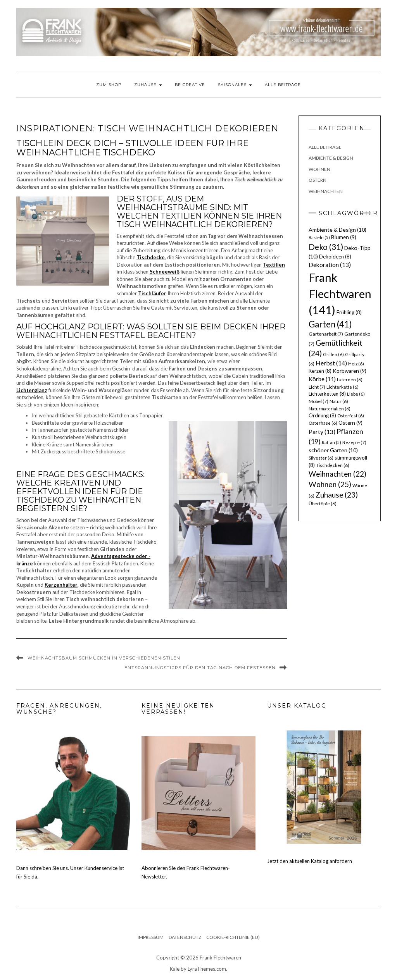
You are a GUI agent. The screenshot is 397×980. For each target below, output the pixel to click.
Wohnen (319, 169)
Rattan (331, 442)
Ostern (317, 180)
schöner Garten (333, 450)
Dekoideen (335, 256)
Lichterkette (342, 386)
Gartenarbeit (326, 334)
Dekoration (330, 264)
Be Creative (190, 84)
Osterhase (323, 422)
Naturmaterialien (329, 408)
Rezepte (354, 442)
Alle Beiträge (283, 84)
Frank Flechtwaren (340, 293)
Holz (356, 363)
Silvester (321, 457)
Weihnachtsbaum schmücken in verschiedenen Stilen (104, 658)
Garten (330, 324)
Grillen (333, 354)
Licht (317, 387)
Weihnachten (326, 191)
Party (322, 431)
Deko (326, 246)
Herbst (331, 363)
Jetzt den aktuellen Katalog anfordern (309, 861)
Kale (175, 969)
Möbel (318, 401)
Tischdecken (332, 465)
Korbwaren (349, 371)
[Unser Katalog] (324, 787)
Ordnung (322, 415)
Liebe (356, 393)
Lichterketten (327, 394)
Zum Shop (108, 84)
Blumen (343, 237)
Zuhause (146, 84)
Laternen (349, 379)
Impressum (151, 937)
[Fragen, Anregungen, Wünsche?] (73, 792)
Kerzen (320, 371)
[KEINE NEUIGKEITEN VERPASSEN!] (198, 792)
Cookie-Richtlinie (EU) (233, 937)
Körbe (322, 378)
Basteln (319, 237)
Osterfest (350, 415)
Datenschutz (185, 937)
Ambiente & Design (331, 158)
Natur (339, 401)
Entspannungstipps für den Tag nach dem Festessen (200, 667)
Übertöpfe (323, 503)
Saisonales (233, 84)
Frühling (349, 312)
